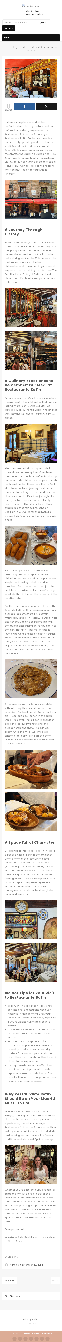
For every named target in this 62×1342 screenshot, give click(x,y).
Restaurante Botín (15, 138)
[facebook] (14, 1339)
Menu (7, 37)
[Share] (24, 106)
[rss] (25, 1339)
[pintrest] (42, 1339)
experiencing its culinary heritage (25, 1123)
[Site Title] (31, 5)
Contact (31, 1323)
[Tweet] (46, 106)
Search (9, 28)
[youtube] (47, 1339)
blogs (15, 47)
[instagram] (31, 1339)
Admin (13, 1264)
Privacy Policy (31, 1319)
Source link (11, 1256)
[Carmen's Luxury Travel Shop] (7, 47)
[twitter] (20, 1339)
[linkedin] (36, 1339)
